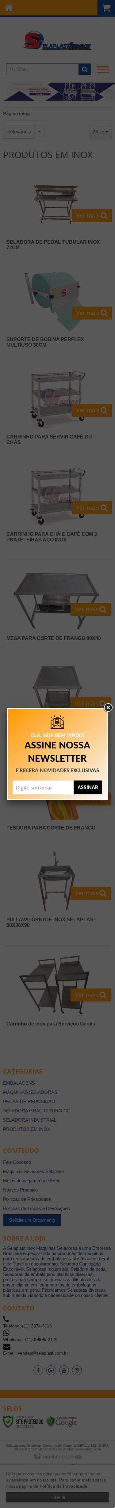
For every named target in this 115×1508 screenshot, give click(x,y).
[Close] (107, 707)
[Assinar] (88, 787)
